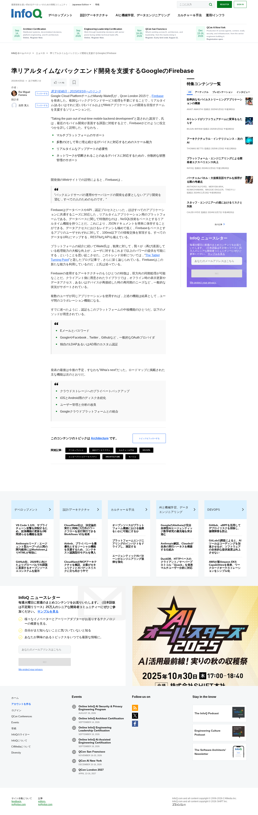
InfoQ (190, 168)
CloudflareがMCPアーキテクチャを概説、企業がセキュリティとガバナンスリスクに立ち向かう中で (80, 566)
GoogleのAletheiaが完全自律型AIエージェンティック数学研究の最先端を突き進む (176, 530)
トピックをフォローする (149, 438)
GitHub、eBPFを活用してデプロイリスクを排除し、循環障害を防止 (225, 528)
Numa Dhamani (195, 190)
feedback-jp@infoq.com (19, 803)
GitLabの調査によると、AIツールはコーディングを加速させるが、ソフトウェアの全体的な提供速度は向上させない (225, 546)
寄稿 (13, 728)
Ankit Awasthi (195, 109)
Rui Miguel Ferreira (24, 93)
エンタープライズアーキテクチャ (83, 457)
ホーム (15, 697)
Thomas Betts (195, 148)
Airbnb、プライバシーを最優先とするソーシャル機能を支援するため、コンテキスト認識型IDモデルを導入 (80, 548)
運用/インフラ (215, 15)
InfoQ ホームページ (21, 53)
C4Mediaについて (21, 746)
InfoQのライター (20, 734)
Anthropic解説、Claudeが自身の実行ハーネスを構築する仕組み (177, 546)
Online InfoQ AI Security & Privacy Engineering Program (100, 708)
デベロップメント (60, 15)
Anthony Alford (197, 186)
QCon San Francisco (92, 751)
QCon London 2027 (91, 769)
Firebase (158, 96)
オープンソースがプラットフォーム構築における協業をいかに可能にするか (128, 528)
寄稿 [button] (97, 4)
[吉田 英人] (14, 105)
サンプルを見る (216, 253)
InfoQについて (19, 740)
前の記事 (218, 224)
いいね (61, 82)
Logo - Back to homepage (26, 13)
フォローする (42, 93)
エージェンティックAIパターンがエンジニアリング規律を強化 (128, 558)
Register (224, 4)
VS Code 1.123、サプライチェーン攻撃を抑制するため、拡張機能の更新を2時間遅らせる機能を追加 (32, 530)
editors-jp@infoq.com (45, 803)
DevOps (146, 450)
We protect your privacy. (203, 282)
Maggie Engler (214, 190)
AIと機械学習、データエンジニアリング (143, 15)
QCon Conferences (21, 716)
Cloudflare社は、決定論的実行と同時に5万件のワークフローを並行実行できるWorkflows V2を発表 (80, 530)
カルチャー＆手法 (190, 15)
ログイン (16, 710)
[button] (216, 273)
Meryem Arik (216, 186)
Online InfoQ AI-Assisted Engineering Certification (95, 741)
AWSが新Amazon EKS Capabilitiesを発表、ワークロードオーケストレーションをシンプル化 (225, 566)
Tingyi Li (230, 190)
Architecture (100, 438)
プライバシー (179, 804)
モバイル (132, 457)
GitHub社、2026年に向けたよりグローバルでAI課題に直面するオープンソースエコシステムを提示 (32, 566)
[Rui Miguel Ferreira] (14, 93)
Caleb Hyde (193, 212)
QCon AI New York (90, 760)
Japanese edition (80, 4)
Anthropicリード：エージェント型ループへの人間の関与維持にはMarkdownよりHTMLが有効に (32, 548)
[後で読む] (74, 82)
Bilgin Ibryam (194, 129)
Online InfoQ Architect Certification (101, 718)
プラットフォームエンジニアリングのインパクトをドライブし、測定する (128, 543)
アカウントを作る (21, 704)
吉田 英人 (24, 105)
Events (15, 722)
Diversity (16, 752)
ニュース (40, 53)
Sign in (240, 4)
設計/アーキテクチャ (94, 15)
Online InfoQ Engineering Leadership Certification (95, 729)
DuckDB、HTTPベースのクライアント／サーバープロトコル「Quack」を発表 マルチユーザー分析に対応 (178, 563)
